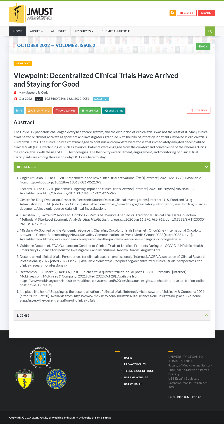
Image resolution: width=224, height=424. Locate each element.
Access (99, 99)
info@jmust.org (189, 397)
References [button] (26, 167)
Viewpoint (23, 63)
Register (186, 12)
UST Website (133, 384)
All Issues (58, 31)
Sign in (206, 12)
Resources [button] (83, 31)
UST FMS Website (136, 377)
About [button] (35, 31)
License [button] (23, 315)
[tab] (112, 167)
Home (19, 31)
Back (203, 46)
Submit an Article (116, 31)
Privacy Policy (135, 364)
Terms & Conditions (139, 370)
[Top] (212, 410)
